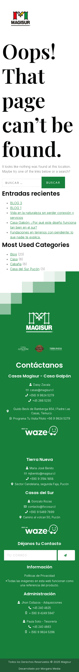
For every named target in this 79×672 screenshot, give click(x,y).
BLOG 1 (15, 208)
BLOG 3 (16, 203)
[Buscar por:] (21, 182)
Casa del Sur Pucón (25, 269)
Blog (13, 254)
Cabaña (15, 264)
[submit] (66, 555)
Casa (14, 259)
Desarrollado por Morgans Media (39, 668)
